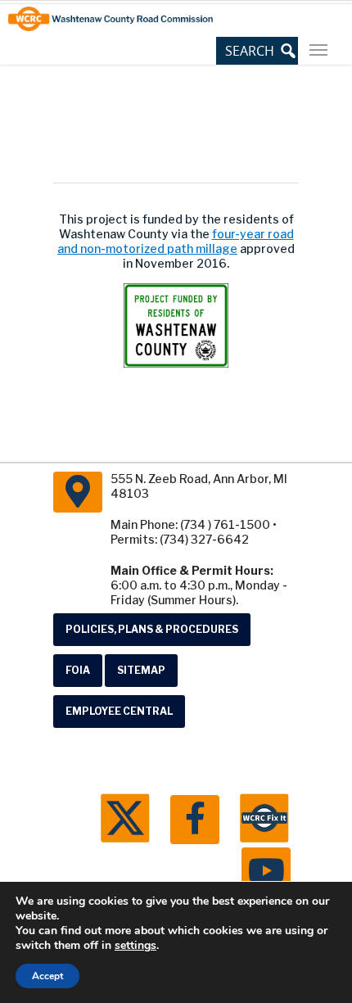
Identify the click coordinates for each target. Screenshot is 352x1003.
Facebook (194, 819)
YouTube (266, 872)
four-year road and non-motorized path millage (175, 241)
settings (135, 945)
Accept (47, 976)
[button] (257, 51)
